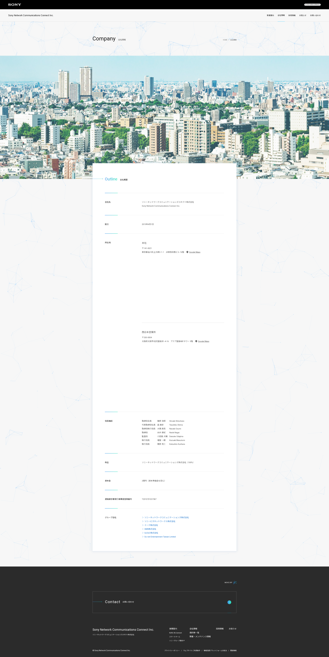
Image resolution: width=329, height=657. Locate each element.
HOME (225, 40)
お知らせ (302, 15)
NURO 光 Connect (175, 633)
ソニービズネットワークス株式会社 (159, 521)
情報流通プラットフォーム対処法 (215, 650)
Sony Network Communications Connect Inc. (30, 15)
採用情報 (292, 15)
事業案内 (270, 15)
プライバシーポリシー (172, 650)
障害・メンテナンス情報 (200, 636)
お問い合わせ (315, 15)
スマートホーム (174, 637)
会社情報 (281, 15)
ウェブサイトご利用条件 (191, 650)
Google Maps (194, 252)
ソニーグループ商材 (176, 641)
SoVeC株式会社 (151, 533)
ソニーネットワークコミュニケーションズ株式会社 (166, 517)
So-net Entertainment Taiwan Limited (160, 537)
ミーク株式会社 (151, 525)
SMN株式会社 (150, 529)
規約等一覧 (194, 633)
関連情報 (233, 650)
